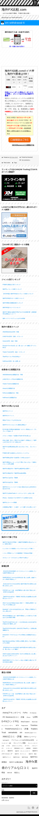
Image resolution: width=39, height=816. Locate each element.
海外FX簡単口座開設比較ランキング (13, 303)
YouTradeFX (6, 740)
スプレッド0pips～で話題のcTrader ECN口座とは (17, 435)
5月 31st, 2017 (14, 157)
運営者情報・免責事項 (8, 797)
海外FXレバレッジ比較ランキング (12, 289)
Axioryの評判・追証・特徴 (10, 341)
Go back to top (37, 808)
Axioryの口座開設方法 (9, 388)
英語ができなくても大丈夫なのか (12, 420)
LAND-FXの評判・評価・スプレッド (13, 336)
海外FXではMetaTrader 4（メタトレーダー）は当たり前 (18, 493)
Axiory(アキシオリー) (11, 713)
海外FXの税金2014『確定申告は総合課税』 (15, 473)
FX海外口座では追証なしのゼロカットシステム (16, 453)
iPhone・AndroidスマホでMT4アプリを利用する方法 (17, 498)
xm (21, 732)
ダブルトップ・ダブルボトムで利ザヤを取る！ (16, 557)
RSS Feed (29, 808)
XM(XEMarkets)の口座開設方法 (23, 145)
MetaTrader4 (25, 721)
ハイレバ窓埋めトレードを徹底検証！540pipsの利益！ (18, 553)
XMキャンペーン (30, 737)
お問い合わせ (5, 800)
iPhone (28, 717)
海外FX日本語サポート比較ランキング (13, 298)
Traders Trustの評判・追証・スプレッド (14, 352)
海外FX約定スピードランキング (11, 307)
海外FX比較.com (14, 9)
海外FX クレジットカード (22, 751)
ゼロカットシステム (17, 745)
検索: (3, 790)
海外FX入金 (16, 757)
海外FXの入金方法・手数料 (10, 477)
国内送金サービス (19, 748)
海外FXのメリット (8, 411)
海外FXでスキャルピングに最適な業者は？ (15, 425)
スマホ (8, 745)
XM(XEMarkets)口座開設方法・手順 (13, 374)
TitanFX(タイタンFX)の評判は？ (12, 356)
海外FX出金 (25, 757)
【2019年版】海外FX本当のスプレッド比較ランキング (18, 293)
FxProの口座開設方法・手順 (10, 393)
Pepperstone (24, 725)
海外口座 (9, 772)
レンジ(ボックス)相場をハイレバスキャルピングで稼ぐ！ (19, 548)
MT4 (17, 725)
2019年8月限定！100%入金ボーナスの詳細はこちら (19, 130)
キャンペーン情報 (20, 743)
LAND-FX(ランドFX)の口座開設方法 (13, 379)
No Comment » (26, 160)
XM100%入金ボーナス (30, 732)
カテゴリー (5, 783)
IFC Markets (33, 713)
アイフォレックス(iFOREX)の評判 (22, 740)
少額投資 (28, 748)
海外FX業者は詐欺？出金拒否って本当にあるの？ (16, 457)
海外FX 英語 (32, 753)
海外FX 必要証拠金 (16, 762)
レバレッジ (9, 748)
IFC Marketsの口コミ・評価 (13, 717)
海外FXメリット (7, 757)
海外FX (10, 751)
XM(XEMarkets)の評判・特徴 (11, 332)
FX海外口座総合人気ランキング (11, 284)
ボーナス (27, 745)
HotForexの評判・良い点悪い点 (11, 361)
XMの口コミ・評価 (12, 736)
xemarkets (12, 732)
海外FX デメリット (20, 753)
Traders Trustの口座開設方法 (11, 384)
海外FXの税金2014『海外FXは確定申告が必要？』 (17, 468)
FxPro (25, 713)
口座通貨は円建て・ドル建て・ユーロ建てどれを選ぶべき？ (19, 507)
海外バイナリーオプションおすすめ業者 (14, 318)
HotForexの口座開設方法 (10, 397)
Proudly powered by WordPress (33, 808)
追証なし (17, 772)
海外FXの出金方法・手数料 (10, 482)
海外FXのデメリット (8, 415)
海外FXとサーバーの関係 (10, 502)
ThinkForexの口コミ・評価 (16, 729)
